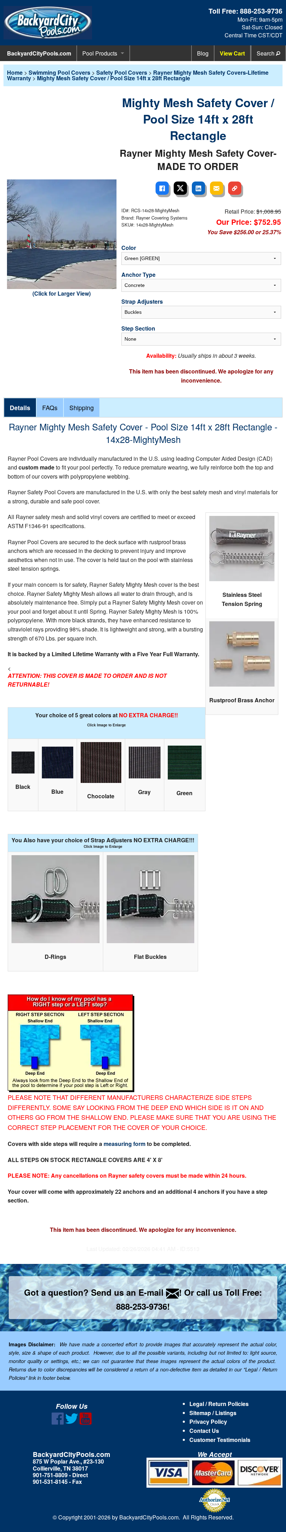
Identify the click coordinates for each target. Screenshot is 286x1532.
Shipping (81, 407)
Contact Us (204, 1431)
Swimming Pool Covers (59, 72)
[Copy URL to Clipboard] (234, 188)
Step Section (138, 328)
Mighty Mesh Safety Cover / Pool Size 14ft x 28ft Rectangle (113, 78)
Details (20, 407)
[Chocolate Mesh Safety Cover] (101, 762)
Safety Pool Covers (121, 72)
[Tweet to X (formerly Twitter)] (180, 188)
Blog (203, 53)
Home (15, 72)
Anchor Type (138, 275)
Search (266, 53)
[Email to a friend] (216, 188)
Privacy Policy (208, 1422)
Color (128, 248)
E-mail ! (160, 1292)
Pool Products (99, 53)
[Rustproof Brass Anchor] (241, 654)
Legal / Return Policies (219, 1404)
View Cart (232, 53)
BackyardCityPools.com (39, 53)
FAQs (50, 407)
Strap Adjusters (142, 301)
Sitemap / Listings (212, 1413)
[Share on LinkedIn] (198, 188)
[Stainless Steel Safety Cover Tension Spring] (241, 548)
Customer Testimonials (219, 1440)
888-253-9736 (261, 11)
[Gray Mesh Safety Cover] (144, 762)
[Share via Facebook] (162, 188)
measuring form (125, 1144)
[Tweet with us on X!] (71, 1423)
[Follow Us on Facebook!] (58, 1423)
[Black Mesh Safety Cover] (23, 762)
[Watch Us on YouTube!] (86, 1423)
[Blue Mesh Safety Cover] (58, 762)
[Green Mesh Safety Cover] (185, 762)
